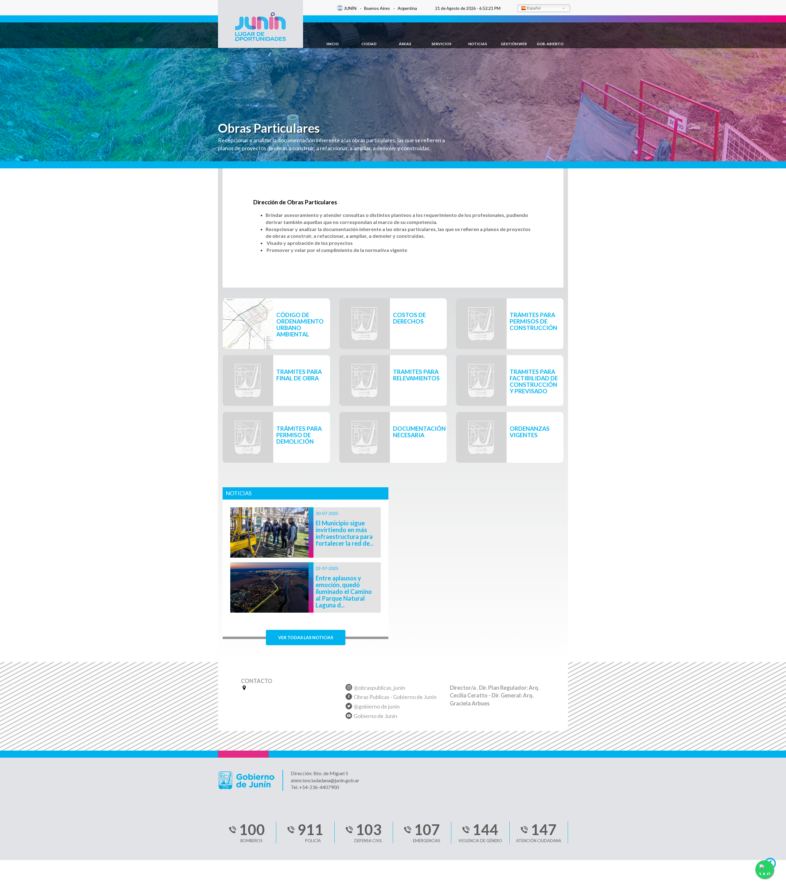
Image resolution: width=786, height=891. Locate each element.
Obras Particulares (269, 128)
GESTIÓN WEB (514, 43)
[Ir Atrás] (773, 865)
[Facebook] (348, 697)
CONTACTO (256, 681)
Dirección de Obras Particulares (295, 202)
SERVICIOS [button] (441, 43)
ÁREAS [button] (405, 43)
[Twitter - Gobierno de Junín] (348, 707)
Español (534, 8)
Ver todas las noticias (305, 637)
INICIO (332, 43)
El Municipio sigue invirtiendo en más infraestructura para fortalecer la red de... (344, 533)
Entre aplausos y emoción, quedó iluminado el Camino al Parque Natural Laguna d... (344, 591)
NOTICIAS (477, 43)
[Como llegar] (243, 687)
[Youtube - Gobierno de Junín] (348, 716)
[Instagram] (348, 688)
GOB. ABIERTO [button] (550, 43)
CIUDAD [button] (368, 43)
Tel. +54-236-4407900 (315, 787)
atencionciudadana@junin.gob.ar (325, 780)
